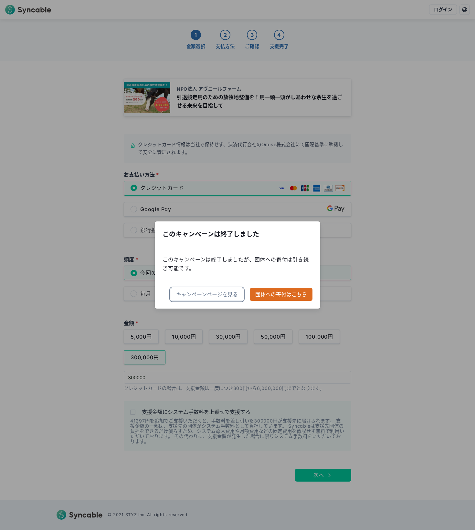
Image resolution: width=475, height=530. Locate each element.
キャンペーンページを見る (207, 294)
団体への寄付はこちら (281, 294)
